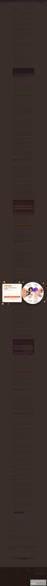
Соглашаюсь (33, 583)
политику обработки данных (35, 581)
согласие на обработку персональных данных (12, 298)
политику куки (42, 580)
